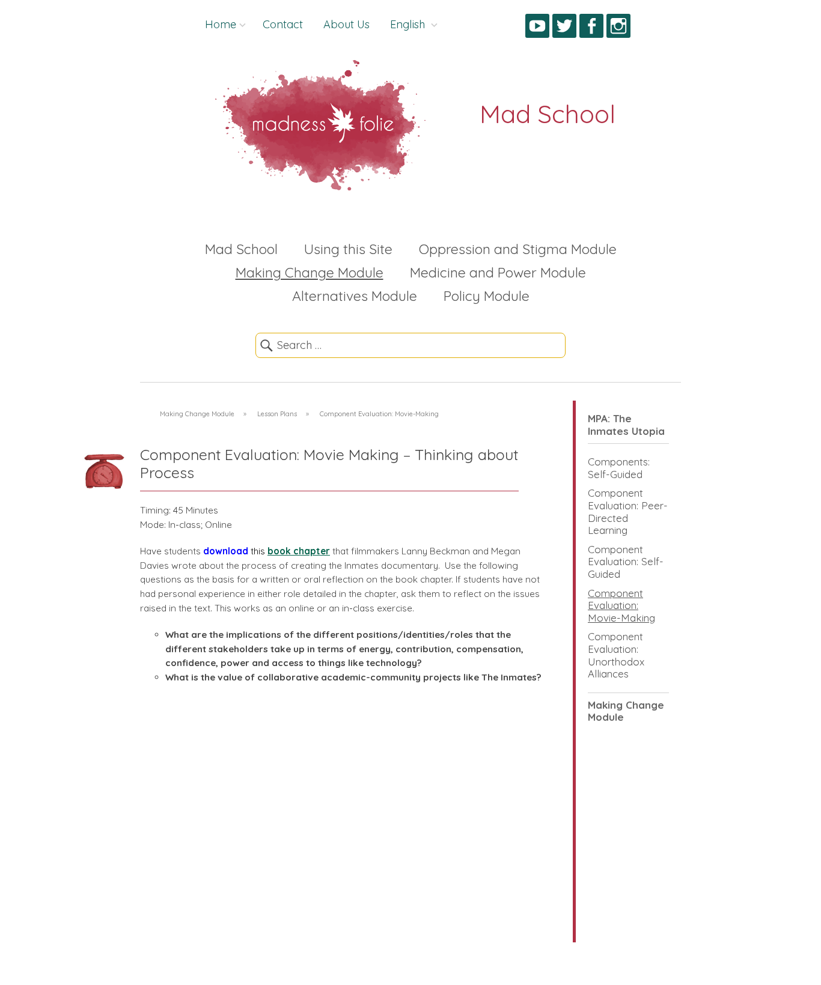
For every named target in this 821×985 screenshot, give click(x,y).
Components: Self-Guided (619, 467)
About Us (346, 24)
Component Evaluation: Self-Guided (626, 561)
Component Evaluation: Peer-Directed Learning (628, 511)
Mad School (241, 249)
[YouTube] (537, 28)
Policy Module (487, 296)
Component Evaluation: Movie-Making (621, 605)
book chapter (298, 551)
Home (220, 24)
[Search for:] (410, 345)
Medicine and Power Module (498, 272)
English (409, 24)
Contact (283, 24)
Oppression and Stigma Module (518, 249)
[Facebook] (591, 28)
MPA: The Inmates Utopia (626, 424)
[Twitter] (564, 28)
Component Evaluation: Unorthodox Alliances (616, 655)
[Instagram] (618, 28)
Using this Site (348, 249)
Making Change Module (309, 272)
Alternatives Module (354, 296)
